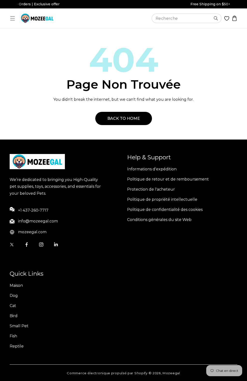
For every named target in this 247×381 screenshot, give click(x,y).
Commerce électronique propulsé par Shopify (107, 373)
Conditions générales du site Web (159, 219)
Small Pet (19, 326)
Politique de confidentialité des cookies (165, 209)
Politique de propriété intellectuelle (162, 199)
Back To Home (123, 118)
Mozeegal (171, 373)
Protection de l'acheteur (151, 189)
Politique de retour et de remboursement (168, 179)
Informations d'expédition (152, 169)
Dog (14, 295)
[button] (12, 18)
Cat (13, 305)
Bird (14, 316)
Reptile (17, 346)
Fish (13, 336)
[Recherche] (216, 18)
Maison (16, 285)
